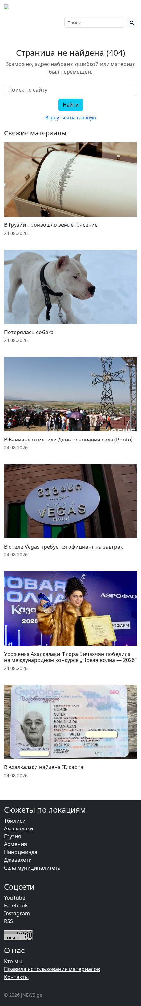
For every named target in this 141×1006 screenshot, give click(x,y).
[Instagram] (16, 22)
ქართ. (41, 26)
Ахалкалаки (18, 828)
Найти (71, 104)
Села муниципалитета (32, 867)
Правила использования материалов (52, 969)
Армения (15, 844)
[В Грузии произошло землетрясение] (70, 179)
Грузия (12, 836)
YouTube (14, 897)
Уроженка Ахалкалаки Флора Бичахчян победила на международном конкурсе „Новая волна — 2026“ (70, 657)
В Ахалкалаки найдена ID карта (43, 767)
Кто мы (13, 961)
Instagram (17, 913)
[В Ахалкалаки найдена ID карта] (70, 722)
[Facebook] (7, 22)
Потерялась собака (29, 332)
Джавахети (18, 859)
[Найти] (132, 23)
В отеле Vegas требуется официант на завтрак (63, 546)
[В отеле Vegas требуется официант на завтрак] (70, 501)
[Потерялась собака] (70, 287)
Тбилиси (15, 820)
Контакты (16, 977)
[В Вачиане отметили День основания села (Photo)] (70, 394)
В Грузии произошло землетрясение (51, 224)
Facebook (16, 905)
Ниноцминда (20, 852)
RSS (8, 921)
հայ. (39, 19)
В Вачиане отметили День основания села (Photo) (68, 439)
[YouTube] (25, 22)
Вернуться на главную (70, 118)
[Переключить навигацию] (128, 9)
